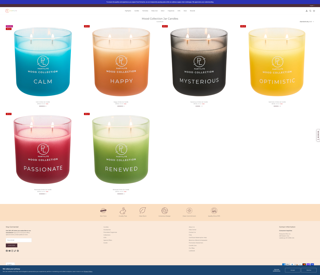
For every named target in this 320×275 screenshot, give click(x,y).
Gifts (179, 11)
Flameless (145, 11)
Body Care (155, 11)
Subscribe (11, 245)
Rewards (192, 11)
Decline (308, 270)
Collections (107, 235)
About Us (192, 227)
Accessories (107, 229)
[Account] (306, 11)
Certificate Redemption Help (198, 237)
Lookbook (192, 251)
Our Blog (191, 248)
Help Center (192, 229)
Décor (162, 11)
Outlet (106, 243)
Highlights (128, 11)
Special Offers (108, 240)
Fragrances (171, 11)
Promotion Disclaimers (196, 243)
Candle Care (192, 245)
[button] (318, 135)
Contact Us (192, 232)
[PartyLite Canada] (11, 11)
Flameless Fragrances (110, 232)
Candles (136, 11)
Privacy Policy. (88, 271)
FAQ (190, 235)
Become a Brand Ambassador (198, 240)
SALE (185, 11)
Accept (293, 270)
